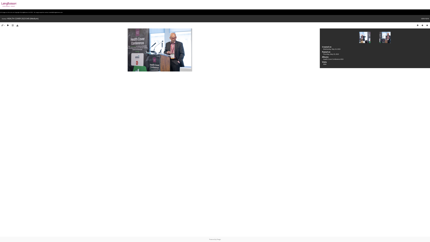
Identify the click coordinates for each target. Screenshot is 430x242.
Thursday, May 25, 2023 (331, 54)
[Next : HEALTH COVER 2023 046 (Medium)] (427, 25)
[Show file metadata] (12, 25)
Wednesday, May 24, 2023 (331, 49)
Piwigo (219, 239)
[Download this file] (17, 25)
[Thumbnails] (417, 25)
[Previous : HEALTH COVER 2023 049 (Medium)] (422, 25)
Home (4, 19)
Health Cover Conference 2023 (333, 59)
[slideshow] (8, 25)
